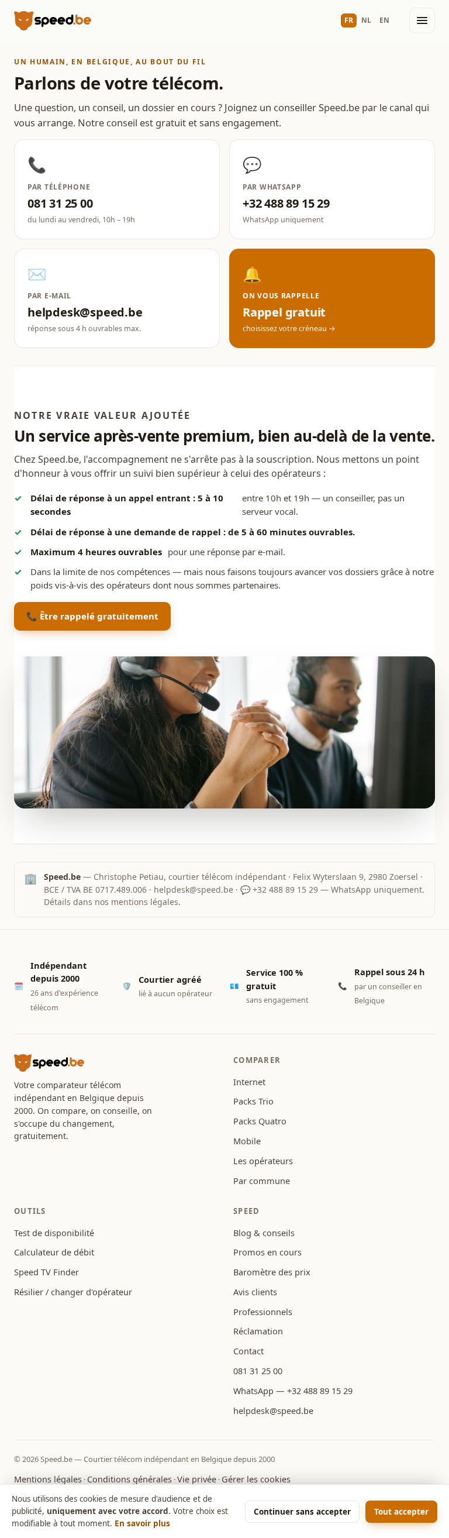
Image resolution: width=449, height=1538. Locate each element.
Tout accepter (401, 1511)
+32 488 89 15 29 (285, 889)
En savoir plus (142, 1523)
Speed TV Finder (46, 1272)
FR (348, 20)
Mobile (247, 1141)
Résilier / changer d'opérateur (73, 1292)
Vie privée (196, 1479)
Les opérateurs (263, 1161)
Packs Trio (253, 1101)
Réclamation (258, 1331)
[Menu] (422, 20)
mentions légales (144, 901)
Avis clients (255, 1292)
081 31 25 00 (257, 1371)
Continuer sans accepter (302, 1511)
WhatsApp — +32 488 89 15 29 (293, 1390)
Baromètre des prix (271, 1272)
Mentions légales (48, 1479)
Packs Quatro (259, 1121)
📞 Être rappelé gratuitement (92, 616)
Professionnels (262, 1311)
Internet (249, 1082)
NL (366, 20)
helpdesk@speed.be (193, 889)
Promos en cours (267, 1252)
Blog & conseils (264, 1232)
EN (384, 20)
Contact (248, 1351)
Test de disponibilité (54, 1232)
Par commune (261, 1180)
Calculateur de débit (54, 1252)
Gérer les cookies (256, 1479)
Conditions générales (129, 1479)
